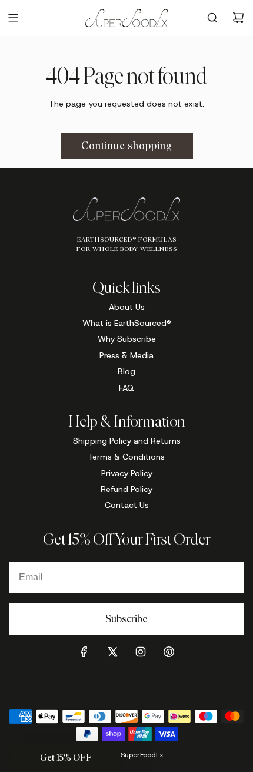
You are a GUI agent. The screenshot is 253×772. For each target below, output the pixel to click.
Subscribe (126, 618)
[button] (66, 757)
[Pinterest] (169, 652)
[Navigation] (13, 18)
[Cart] (238, 18)
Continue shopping (126, 145)
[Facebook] (84, 652)
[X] (112, 652)
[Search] (212, 18)
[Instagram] (141, 652)
